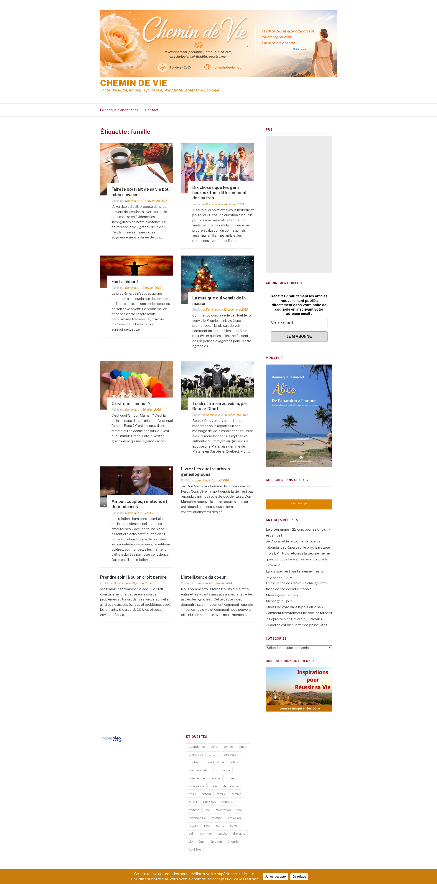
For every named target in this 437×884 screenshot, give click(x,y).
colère (234, 762)
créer (213, 786)
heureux (227, 802)
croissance (196, 786)
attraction (231, 754)
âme (201, 841)
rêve (207, 825)
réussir (193, 825)
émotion (216, 841)
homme (194, 810)
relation (217, 818)
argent (213, 754)
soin (192, 833)
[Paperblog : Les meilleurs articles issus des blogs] (111, 742)
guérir (193, 802)
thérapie (239, 833)
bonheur (195, 762)
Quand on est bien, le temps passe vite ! (296, 625)
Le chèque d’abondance (119, 110)
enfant (206, 794)
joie (207, 810)
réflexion (234, 818)
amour (243, 746)
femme (236, 794)
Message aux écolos (282, 595)
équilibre (195, 849)
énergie (233, 841)
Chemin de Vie (134, 83)
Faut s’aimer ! (125, 281)
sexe (233, 825)
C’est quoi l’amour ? (131, 403)
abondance (197, 746)
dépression (231, 786)
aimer (214, 746)
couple (215, 778)
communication (199, 770)
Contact (152, 110)
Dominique (132, 201)
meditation (223, 810)
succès (222, 833)
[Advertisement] (299, 204)
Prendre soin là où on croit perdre (133, 577)
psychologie (197, 818)
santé (220, 825)
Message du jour (279, 601)
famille (221, 794)
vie (191, 841)
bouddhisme (215, 762)
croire (230, 778)
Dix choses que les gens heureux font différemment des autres (219, 192)
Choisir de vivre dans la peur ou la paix (294, 607)
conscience (197, 778)
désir (192, 794)
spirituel (206, 833)
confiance (223, 770)
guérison (209, 802)
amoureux (196, 754)
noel (239, 810)
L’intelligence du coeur (203, 577)
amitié (228, 746)
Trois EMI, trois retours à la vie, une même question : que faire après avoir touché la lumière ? (298, 559)
